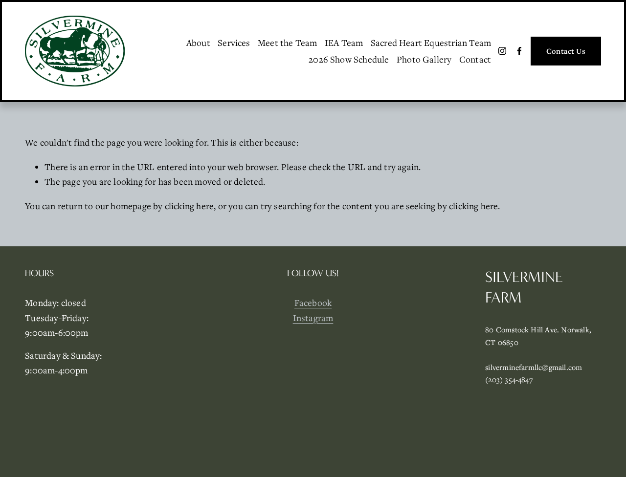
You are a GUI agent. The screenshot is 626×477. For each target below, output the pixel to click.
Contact (475, 59)
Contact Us (565, 51)
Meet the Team (287, 42)
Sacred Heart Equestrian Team (431, 42)
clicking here (189, 206)
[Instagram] (502, 51)
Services (234, 42)
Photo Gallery (424, 59)
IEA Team (344, 42)
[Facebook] (519, 51)
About (198, 42)
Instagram (313, 318)
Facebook (313, 302)
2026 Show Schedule (349, 59)
